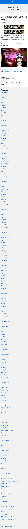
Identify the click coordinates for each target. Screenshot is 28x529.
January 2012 (4, 257)
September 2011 (5, 268)
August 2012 (4, 240)
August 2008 (4, 362)
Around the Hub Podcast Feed (8, 415)
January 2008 (4, 380)
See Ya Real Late (5, 486)
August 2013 (4, 214)
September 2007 (5, 390)
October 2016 (4, 128)
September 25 (4, 400)
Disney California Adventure (7, 420)
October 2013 (4, 209)
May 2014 (3, 196)
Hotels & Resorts (5, 450)
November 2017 (4, 95)
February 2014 (4, 204)
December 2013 (4, 207)
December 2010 (4, 291)
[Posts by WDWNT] (2, 22)
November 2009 (5, 324)
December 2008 (5, 352)
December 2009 (5, 321)
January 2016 (4, 151)
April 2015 (3, 171)
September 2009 (5, 329)
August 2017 (4, 102)
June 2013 (3, 219)
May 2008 (3, 369)
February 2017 (4, 117)
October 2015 (4, 158)
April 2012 (3, 250)
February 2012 (4, 255)
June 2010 (3, 306)
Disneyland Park (5, 435)
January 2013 (4, 229)
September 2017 (5, 100)
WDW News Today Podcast (7, 506)
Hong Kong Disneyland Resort (8, 448)
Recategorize (4, 483)
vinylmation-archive (6, 73)
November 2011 (4, 262)
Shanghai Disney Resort (6, 488)
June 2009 (3, 336)
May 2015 (3, 168)
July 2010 (3, 303)
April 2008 (3, 372)
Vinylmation (20, 71)
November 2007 (5, 385)
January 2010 (4, 318)
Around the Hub (4, 412)
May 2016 (3, 140)
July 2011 (3, 273)
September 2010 (5, 298)
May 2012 (3, 247)
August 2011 (4, 270)
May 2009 (3, 339)
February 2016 (4, 148)
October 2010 (4, 296)
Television (3, 491)
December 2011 (4, 260)
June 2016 (3, 138)
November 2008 (5, 354)
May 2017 (3, 110)
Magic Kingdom (4, 455)
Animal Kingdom (5, 409)
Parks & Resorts (5, 476)
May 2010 (3, 308)
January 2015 (4, 179)
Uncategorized (4, 501)
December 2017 (4, 92)
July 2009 (3, 334)
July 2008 (3, 364)
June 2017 (3, 107)
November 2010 (4, 293)
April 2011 (3, 280)
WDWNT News (4, 514)
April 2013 (3, 222)
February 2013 (4, 227)
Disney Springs (4, 427)
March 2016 (3, 145)
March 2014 (3, 201)
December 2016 (4, 123)
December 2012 (4, 232)
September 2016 (5, 130)
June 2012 (3, 245)
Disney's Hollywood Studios (7, 430)
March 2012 (3, 252)
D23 (2, 417)
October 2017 (4, 97)
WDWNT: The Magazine (6, 519)
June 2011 (3, 275)
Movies (2, 463)
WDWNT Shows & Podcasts (7, 516)
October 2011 (4, 265)
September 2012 (5, 237)
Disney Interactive (5, 425)
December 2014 (4, 181)
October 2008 (4, 357)
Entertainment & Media (6, 443)
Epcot (2, 445)
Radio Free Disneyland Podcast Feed (10, 481)
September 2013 (5, 212)
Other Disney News (5, 473)
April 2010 (3, 311)
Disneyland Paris (5, 432)
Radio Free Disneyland (6, 478)
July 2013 (3, 217)
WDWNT (5, 22)
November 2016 (4, 125)
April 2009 (3, 341)
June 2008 (3, 367)
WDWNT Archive (14, 8)
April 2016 (3, 143)
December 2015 (5, 153)
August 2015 (4, 163)
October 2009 (4, 326)
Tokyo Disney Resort (6, 498)
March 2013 (3, 224)
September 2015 (5, 161)
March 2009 (4, 344)
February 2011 (4, 285)
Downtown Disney (5, 440)
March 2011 (3, 283)
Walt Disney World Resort (7, 504)
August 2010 (4, 301)
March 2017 (3, 115)
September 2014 (5, 189)
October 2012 (4, 235)
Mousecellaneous (5, 460)
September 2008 (5, 359)
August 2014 (4, 191)
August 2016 (4, 133)
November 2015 (4, 156)
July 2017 (3, 105)
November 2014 (4, 184)
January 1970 (4, 397)
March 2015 (3, 173)
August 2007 (4, 392)
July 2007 (3, 395)
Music (2, 465)
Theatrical (3, 496)
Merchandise (10, 69)
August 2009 (4, 331)
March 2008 (4, 374)
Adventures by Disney (6, 407)
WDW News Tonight (5, 509)
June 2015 (3, 166)
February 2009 (4, 346)
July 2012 (3, 242)
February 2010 (4, 316)
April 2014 (3, 199)
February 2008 (4, 377)
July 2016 (3, 135)
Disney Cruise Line (5, 422)
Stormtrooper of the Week (10, 71)
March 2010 (3, 313)
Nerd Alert (3, 468)
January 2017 (4, 120)
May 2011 (3, 278)
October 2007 (4, 387)
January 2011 (4, 288)
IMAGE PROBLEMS (5, 453)
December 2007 (5, 382)
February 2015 (4, 176)
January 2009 (4, 349)
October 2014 (4, 186)
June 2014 (3, 194)
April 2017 (3, 112)
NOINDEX (3, 471)
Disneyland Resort (5, 437)
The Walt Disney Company (7, 493)
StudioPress (9, 526)
